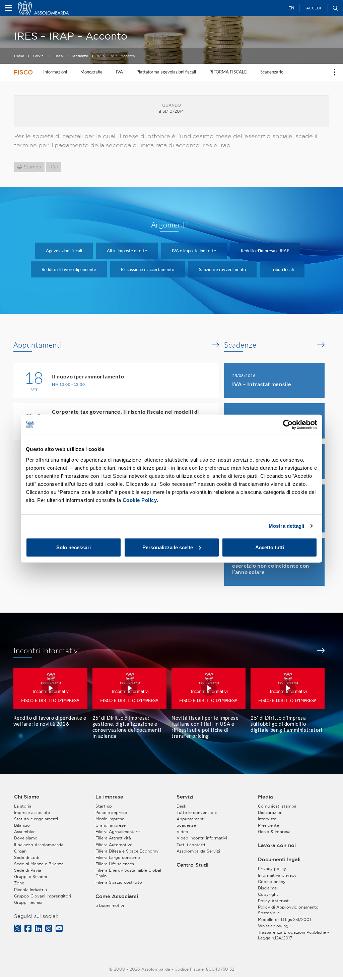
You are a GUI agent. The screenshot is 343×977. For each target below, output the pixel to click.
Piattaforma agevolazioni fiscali (166, 71)
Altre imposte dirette (127, 250)
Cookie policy (271, 881)
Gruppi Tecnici (28, 902)
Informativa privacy (277, 875)
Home (19, 56)
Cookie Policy (140, 500)
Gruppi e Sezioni (30, 876)
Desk (181, 806)
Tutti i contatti (191, 844)
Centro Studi (192, 865)
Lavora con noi (277, 845)
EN (291, 8)
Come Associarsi (116, 896)
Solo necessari (73, 547)
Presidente (268, 825)
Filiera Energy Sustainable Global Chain (128, 873)
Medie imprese (109, 819)
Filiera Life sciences (114, 864)
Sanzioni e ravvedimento (222, 269)
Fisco (58, 56)
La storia (22, 806)
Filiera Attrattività (113, 838)
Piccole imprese (111, 812)
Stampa (32, 166)
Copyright (268, 894)
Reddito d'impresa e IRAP (265, 250)
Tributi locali (282, 269)
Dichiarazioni (270, 812)
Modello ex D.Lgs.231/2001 (284, 919)
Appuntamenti (37, 345)
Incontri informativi (46, 650)
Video (182, 831)
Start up (103, 806)
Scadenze (80, 56)
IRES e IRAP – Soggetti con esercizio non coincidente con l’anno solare (270, 565)
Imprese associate (32, 812)
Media (265, 797)
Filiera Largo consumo (117, 857)
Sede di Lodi (26, 857)
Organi (20, 851)
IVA (119, 71)
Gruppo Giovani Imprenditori (42, 896)
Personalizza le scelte (167, 547)
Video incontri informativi (202, 838)
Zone (19, 883)
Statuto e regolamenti (36, 819)
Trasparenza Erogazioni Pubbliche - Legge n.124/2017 (293, 935)
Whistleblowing (273, 926)
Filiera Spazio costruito (118, 882)
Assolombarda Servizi (198, 851)
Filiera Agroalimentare (117, 831)
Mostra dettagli (286, 526)
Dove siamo (26, 838)
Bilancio (22, 825)
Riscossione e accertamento (147, 269)
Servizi (39, 56)
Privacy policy (272, 868)
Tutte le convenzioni (197, 812)
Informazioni (55, 71)
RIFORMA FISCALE (228, 71)
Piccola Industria (30, 889)
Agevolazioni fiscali (64, 250)
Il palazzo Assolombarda (38, 844)
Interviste (267, 819)
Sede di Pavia (27, 870)
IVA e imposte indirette (194, 250)
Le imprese (109, 797)
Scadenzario (271, 71)
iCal (53, 166)
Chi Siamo (27, 797)
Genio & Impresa (274, 831)
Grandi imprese (110, 825)
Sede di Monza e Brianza (39, 864)
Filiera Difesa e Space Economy (126, 851)
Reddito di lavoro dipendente (69, 269)
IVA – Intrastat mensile (261, 384)
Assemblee (25, 831)
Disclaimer (268, 888)
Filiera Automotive (113, 844)
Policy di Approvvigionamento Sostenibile (288, 910)
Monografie (91, 71)
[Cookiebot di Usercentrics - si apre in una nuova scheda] (288, 425)
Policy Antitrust (273, 900)
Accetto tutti (269, 547)
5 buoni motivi (109, 905)
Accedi (313, 8)
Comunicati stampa (277, 806)
